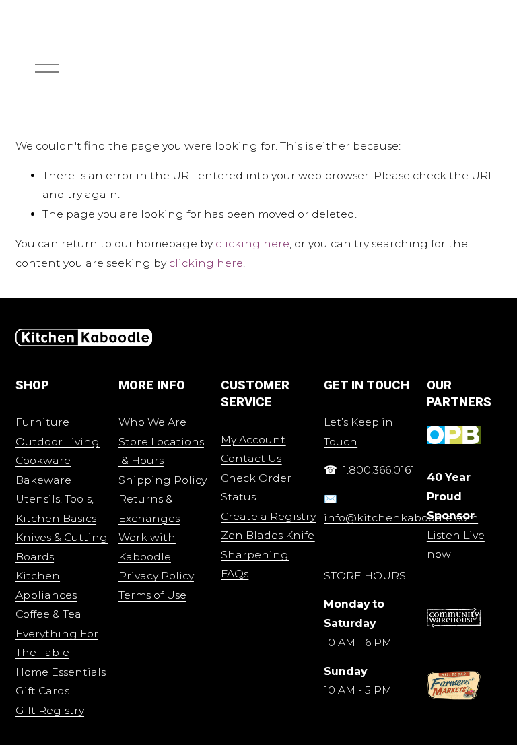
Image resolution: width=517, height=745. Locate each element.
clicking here (252, 243)
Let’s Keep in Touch (358, 432)
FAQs (234, 573)
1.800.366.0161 (379, 469)
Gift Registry (49, 710)
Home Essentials (60, 672)
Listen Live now (456, 545)
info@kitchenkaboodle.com (401, 517)
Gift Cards (42, 690)
